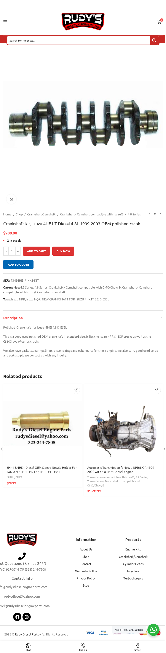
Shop (19, 214)
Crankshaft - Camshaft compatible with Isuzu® (91, 214)
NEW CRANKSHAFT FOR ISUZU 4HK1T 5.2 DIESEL (75, 299)
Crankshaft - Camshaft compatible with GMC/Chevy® (85, 287)
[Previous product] (149, 214)
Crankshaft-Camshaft (41, 214)
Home (7, 214)
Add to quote (18, 264)
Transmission (95, 481)
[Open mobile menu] (5, 21)
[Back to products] (155, 214)
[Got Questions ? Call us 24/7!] (22, 556)
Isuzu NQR (33, 299)
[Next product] (160, 214)
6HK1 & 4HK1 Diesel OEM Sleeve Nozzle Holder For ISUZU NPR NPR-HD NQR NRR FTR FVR (41, 469)
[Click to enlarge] (11, 199)
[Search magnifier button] (154, 40)
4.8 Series (134, 214)
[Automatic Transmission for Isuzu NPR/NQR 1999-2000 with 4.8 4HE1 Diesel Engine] (123, 423)
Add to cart (36, 251)
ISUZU (10, 477)
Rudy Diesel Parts (27, 634)
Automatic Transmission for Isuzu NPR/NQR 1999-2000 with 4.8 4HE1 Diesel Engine (121, 469)
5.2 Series (141, 477)
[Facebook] (17, 617)
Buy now (63, 251)
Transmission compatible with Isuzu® (110, 477)
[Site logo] (83, 21)
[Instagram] (26, 617)
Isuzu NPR (18, 299)
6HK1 (19, 477)
